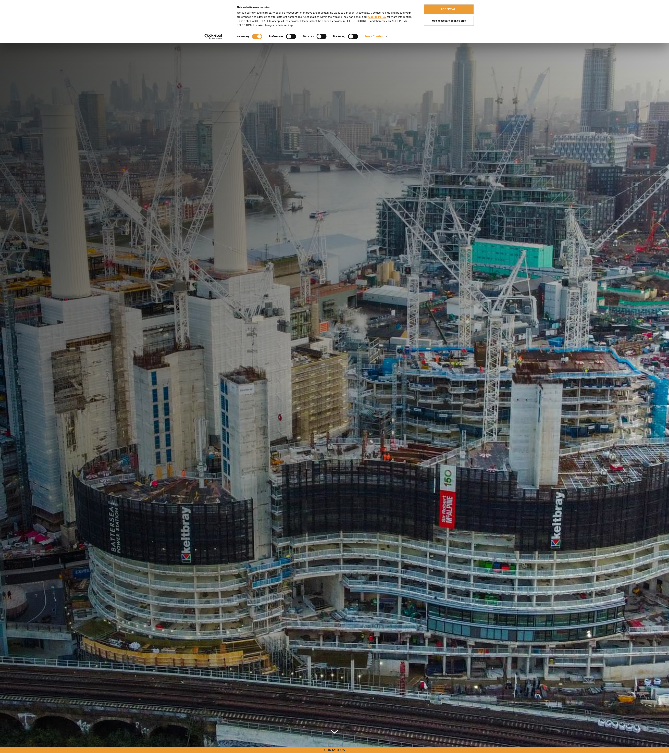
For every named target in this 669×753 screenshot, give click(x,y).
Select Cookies (373, 36)
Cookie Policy (377, 16)
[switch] (291, 36)
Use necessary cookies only (449, 20)
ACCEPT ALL (449, 9)
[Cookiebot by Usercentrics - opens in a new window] (213, 36)
